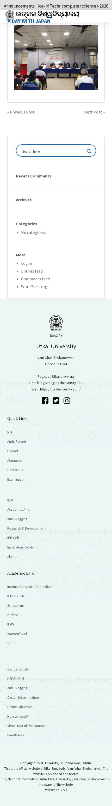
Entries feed (32, 271)
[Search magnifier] (89, 151)
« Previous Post (21, 112)
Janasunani (15, 605)
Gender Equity (18, 669)
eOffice (12, 615)
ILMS (10, 624)
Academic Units (18, 509)
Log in (26, 263)
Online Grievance (20, 707)
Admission (14, 460)
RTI (9, 432)
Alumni (12, 556)
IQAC (10, 500)
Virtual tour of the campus (26, 726)
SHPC (11, 643)
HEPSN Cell (15, 678)
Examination (16, 479)
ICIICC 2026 (15, 596)
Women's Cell (17, 634)
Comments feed (35, 278)
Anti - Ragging (17, 519)
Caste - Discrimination (23, 697)
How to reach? (18, 716)
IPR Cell (13, 538)
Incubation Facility (20, 547)
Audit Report (16, 441)
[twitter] (57, 400)
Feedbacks (15, 735)
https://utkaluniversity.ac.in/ (60, 389)
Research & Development (26, 528)
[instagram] (67, 400)
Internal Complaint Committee (29, 586)
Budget (12, 451)
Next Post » (94, 112)
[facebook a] (46, 400)
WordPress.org (34, 286)
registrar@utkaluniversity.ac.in (61, 383)
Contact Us (15, 470)
